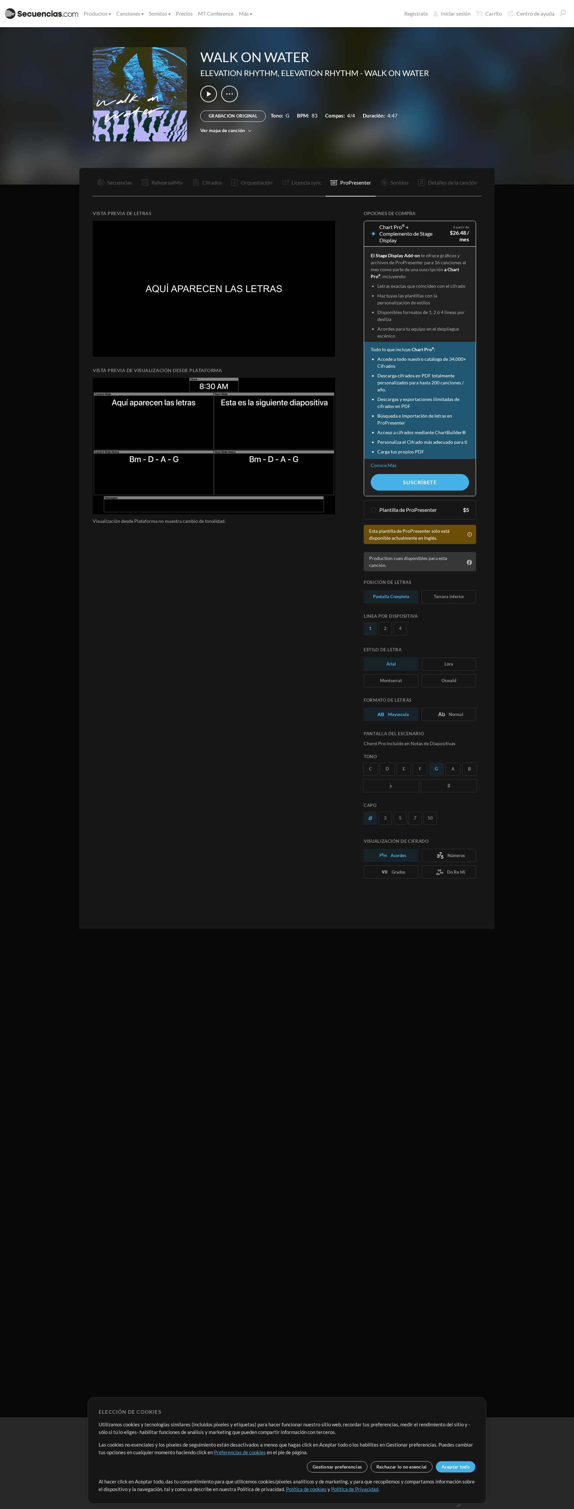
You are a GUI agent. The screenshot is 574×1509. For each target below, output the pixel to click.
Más (244, 13)
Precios (184, 13)
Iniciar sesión (456, 13)
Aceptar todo (455, 1466)
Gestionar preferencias (337, 1466)
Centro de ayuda (535, 13)
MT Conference (216, 13)
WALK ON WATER (396, 73)
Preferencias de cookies (240, 1452)
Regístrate (416, 13)
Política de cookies (306, 1489)
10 (430, 818)
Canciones (128, 13)
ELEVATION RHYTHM (239, 73)
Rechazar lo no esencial (401, 1466)
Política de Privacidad (354, 1489)
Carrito (493, 13)
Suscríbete (420, 482)
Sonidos (158, 13)
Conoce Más (383, 465)
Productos (96, 13)
